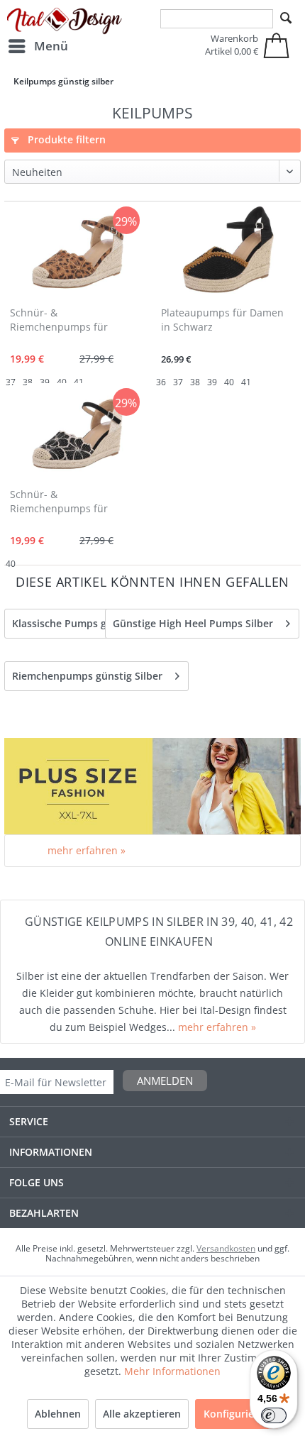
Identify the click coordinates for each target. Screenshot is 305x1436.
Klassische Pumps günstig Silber (89, 623)
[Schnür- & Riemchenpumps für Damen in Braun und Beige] (77, 252)
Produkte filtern (65, 139)
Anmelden (165, 1080)
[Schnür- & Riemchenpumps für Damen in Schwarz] (77, 433)
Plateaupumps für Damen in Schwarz (222, 319)
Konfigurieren (237, 1413)
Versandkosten (225, 1248)
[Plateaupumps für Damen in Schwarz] (227, 252)
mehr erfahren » (87, 850)
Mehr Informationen (172, 1371)
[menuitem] (37, 46)
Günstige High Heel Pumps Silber (193, 623)
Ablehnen (58, 1413)
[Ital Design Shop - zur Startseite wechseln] (64, 21)
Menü (51, 46)
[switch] (274, 1415)
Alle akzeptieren (142, 1413)
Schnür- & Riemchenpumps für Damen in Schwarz (59, 502)
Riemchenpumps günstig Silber (87, 676)
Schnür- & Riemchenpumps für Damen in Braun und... (64, 321)
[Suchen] (286, 18)
